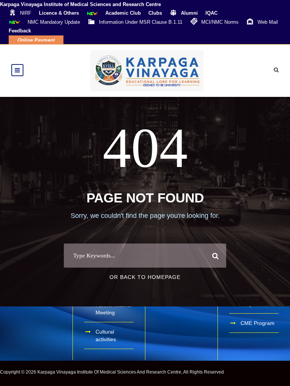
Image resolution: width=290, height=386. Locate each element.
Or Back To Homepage (145, 277)
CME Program (258, 323)
